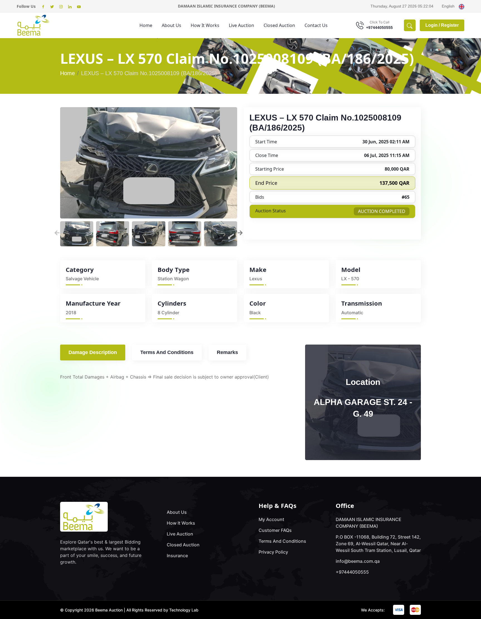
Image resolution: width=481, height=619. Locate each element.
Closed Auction (279, 25)
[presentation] (57, 232)
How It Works (205, 25)
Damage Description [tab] (92, 352)
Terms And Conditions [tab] (166, 352)
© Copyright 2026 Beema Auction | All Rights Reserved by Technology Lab (129, 610)
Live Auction (241, 25)
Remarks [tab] (227, 352)
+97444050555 (379, 27)
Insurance (177, 555)
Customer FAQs (275, 530)
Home (145, 25)
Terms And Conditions (282, 541)
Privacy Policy (273, 552)
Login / (433, 25)
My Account (271, 519)
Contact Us (316, 25)
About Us (171, 25)
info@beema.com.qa (358, 561)
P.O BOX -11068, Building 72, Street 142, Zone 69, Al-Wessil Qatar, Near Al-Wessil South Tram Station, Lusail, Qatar (378, 543)
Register (450, 25)
